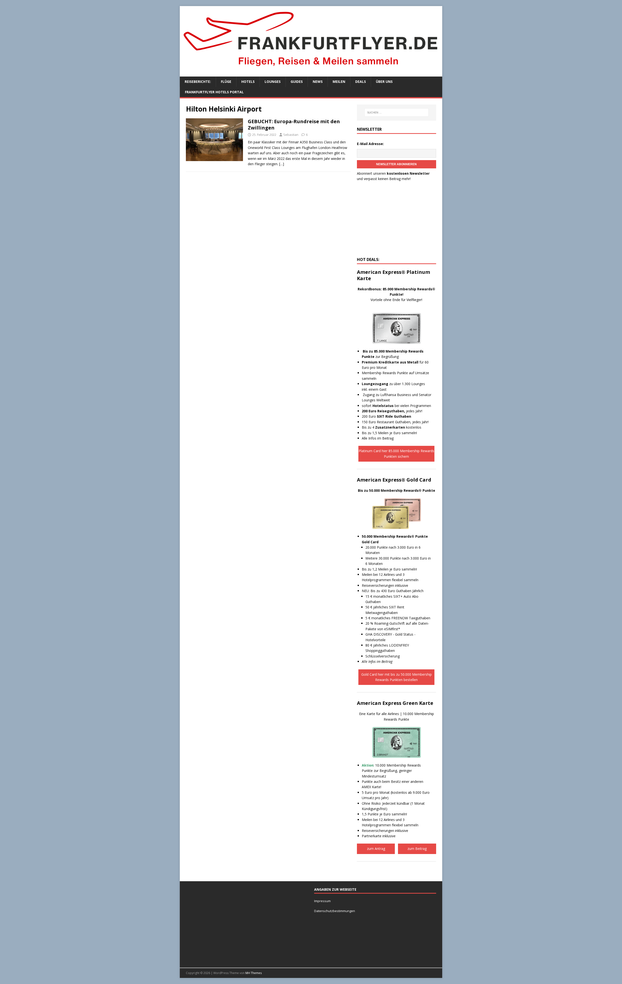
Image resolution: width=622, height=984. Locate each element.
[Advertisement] (396, 220)
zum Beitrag (417, 848)
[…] (281, 164)
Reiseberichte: (198, 81)
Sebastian (290, 134)
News (318, 81)
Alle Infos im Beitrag (378, 438)
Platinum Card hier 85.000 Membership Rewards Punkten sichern (396, 453)
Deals (360, 81)
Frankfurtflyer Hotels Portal (214, 92)
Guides (297, 81)
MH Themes (253, 973)
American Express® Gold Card (394, 479)
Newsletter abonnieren (396, 164)
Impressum (322, 901)
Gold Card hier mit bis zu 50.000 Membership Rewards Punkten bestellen (396, 677)
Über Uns (384, 81)
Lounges (273, 81)
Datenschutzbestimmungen (335, 911)
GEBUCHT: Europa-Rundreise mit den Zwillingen (294, 124)
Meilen (339, 81)
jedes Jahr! (392, 411)
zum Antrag (376, 848)
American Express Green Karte (395, 703)
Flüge (226, 81)
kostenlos (398, 427)
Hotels (248, 81)
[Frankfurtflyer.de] (311, 69)
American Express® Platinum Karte (393, 275)
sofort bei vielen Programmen (396, 405)
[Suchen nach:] (396, 112)
